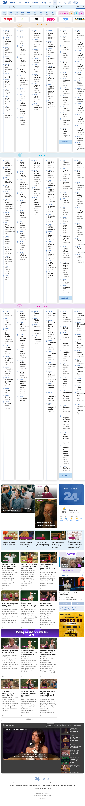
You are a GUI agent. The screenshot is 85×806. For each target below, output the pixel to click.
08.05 (50, 41)
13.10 (64, 199)
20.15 (64, 350)
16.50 (50, 251)
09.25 (21, 75)
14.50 (64, 262)
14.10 (6, 178)
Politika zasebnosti (16, 785)
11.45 (78, 142)
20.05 (64, 339)
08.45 (7, 73)
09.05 (64, 128)
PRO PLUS (30, 783)
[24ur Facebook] (44, 779)
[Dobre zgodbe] (45, 2)
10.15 (21, 88)
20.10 (7, 311)
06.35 (64, 52)
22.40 (50, 362)
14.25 (21, 200)
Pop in (69, 725)
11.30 (6, 113)
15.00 (50, 204)
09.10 (21, 68)
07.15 (35, 64)
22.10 (21, 335)
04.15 (35, 30)
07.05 (21, 36)
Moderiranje (44, 783)
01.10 (21, 379)
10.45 (21, 94)
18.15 (49, 272)
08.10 (64, 95)
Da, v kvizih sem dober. (67, 597)
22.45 (21, 349)
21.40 (64, 405)
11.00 (35, 94)
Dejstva (32, 7)
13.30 (35, 160)
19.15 (64, 311)
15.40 (64, 279)
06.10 (7, 30)
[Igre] (50, 2)
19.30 (64, 326)
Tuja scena (41, 7)
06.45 (7, 47)
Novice (59, 725)
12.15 (49, 160)
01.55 (21, 396)
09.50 (50, 66)
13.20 (78, 170)
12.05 (7, 160)
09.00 (7, 79)
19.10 (78, 311)
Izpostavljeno (51, 725)
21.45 (7, 329)
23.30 (36, 325)
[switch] (75, 2)
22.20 (64, 432)
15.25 (49, 214)
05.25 (7, 402)
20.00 (36, 311)
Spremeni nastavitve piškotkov (65, 783)
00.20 (50, 383)
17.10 (21, 222)
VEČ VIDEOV (78, 725)
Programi (65, 13)
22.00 (36, 318)
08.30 (21, 57)
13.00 (21, 172)
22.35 (64, 445)
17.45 (35, 197)
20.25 (64, 363)
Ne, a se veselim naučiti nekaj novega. (71, 599)
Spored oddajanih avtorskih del (65, 785)
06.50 (64, 61)
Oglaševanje (14, 783)
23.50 (7, 367)
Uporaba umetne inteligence (42, 788)
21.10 (6, 318)
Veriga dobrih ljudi (53, 7)
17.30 (6, 246)
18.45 (21, 252)
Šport (64, 725)
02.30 (7, 395)
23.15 (78, 359)
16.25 (50, 241)
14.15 (6, 185)
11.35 (21, 117)
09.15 (35, 83)
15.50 (50, 224)
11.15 (21, 100)
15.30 (78, 207)
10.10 (6, 89)
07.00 (64, 72)
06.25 (7, 38)
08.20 (50, 48)
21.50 (50, 351)
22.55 (7, 356)
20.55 (50, 341)
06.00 (21, 30)
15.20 (7, 199)
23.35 (21, 371)
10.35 (50, 85)
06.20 (36, 49)
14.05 (50, 187)
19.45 (64, 333)
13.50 (50, 180)
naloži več (64, 142)
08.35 (64, 106)
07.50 (7, 64)
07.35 (7, 56)
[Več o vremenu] (81, 518)
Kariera (36, 783)
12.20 (7, 168)
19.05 (50, 311)
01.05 (35, 335)
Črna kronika (23, 7)
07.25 (64, 88)
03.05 (79, 404)
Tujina (15, 7)
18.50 (7, 266)
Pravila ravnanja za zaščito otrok (44, 785)
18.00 (7, 256)
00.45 (7, 377)
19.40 (21, 311)
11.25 (6, 106)
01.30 (7, 388)
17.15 (49, 260)
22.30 (79, 350)
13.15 (21, 179)
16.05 (50, 232)
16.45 (78, 238)
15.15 (6, 191)
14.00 (35, 170)
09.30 (50, 56)
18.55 (7, 276)
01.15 (78, 385)
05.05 (79, 39)
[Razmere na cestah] (59, 2)
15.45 (35, 188)
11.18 (21, 108)
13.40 (64, 223)
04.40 (36, 39)
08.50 (36, 74)
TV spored (80, 7)
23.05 (21, 360)
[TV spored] (55, 2)
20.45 (79, 335)
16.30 (7, 236)
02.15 (78, 392)
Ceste (72, 7)
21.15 (64, 390)
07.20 (50, 30)
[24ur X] (48, 779)
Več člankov (29, 719)
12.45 (64, 192)
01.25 (50, 403)
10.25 (7, 96)
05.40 (79, 50)
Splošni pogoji (27, 785)
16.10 (6, 222)
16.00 (7, 212)
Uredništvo (23, 783)
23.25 (64, 466)
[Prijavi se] (69, 2)
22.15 (6, 345)
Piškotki (51, 783)
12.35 (64, 180)
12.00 (21, 160)
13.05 (50, 170)
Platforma (64, 7)
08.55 (64, 119)
